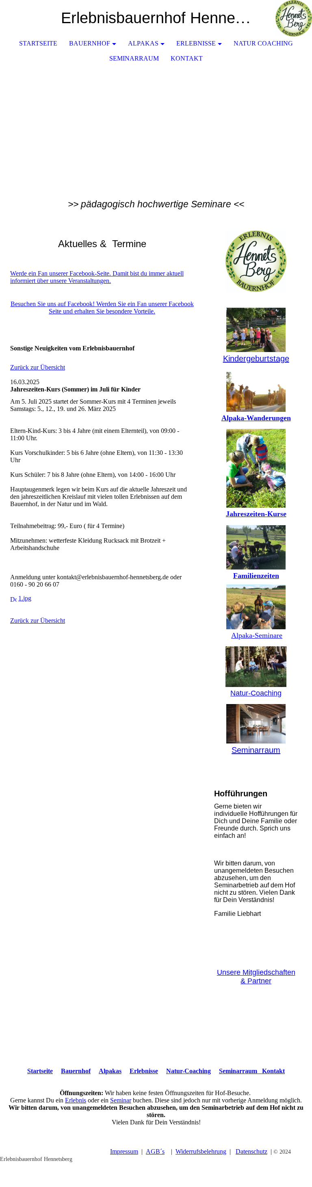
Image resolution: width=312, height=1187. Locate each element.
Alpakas (143, 43)
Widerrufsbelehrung (201, 1151)
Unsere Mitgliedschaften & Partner (256, 976)
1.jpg (24, 598)
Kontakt (187, 58)
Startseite (38, 43)
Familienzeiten (256, 576)
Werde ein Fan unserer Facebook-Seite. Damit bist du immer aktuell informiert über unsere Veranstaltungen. (97, 277)
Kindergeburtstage (256, 358)
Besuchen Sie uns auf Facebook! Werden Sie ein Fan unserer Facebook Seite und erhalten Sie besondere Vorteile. (102, 307)
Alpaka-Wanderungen (256, 418)
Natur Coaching (263, 43)
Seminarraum (134, 58)
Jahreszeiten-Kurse (256, 514)
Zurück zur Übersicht (37, 367)
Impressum (124, 1151)
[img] (281, 18)
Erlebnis (75, 1100)
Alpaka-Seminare (256, 635)
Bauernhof (89, 43)
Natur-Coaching (256, 693)
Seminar (120, 1100)
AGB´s (155, 1151)
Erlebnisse (196, 43)
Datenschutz (251, 1151)
